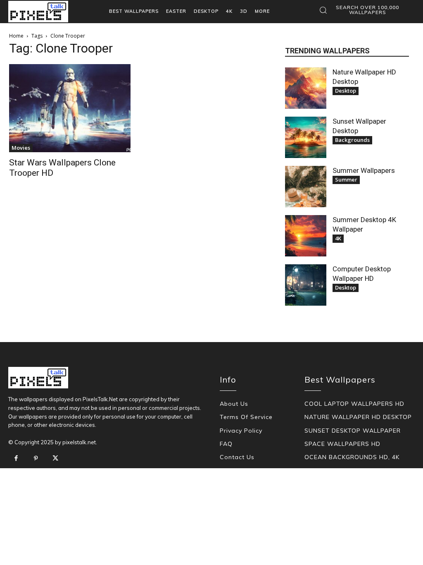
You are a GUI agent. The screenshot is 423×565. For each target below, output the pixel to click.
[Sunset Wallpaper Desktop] (305, 137)
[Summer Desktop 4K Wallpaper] (305, 235)
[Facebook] (16, 459)
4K (338, 238)
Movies (21, 147)
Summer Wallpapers (364, 170)
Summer (346, 179)
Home (16, 35)
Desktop (345, 90)
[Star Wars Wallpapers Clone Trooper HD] (70, 108)
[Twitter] (55, 459)
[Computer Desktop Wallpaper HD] (305, 285)
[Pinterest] (36, 459)
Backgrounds (352, 140)
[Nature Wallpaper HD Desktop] (305, 88)
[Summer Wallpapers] (305, 186)
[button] (361, 9)
